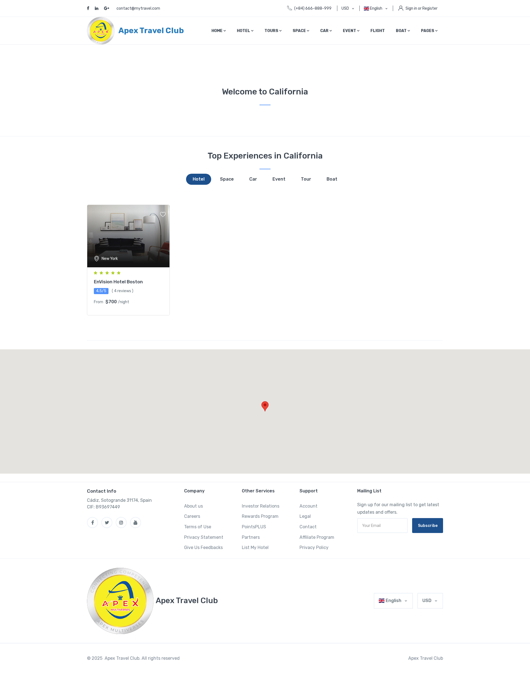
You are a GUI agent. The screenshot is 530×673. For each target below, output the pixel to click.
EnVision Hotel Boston (118, 281)
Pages (428, 30)
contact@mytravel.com (138, 8)
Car (324, 30)
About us (193, 506)
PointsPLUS (254, 526)
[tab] (198, 179)
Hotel (244, 30)
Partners (251, 537)
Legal (305, 516)
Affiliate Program (317, 537)
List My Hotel (255, 547)
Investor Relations (260, 506)
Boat (401, 30)
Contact (308, 526)
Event (350, 30)
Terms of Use (197, 526)
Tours (271, 30)
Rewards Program (260, 516)
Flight (377, 30)
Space (300, 30)
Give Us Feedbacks (203, 547)
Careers (192, 516)
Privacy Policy (314, 547)
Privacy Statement (203, 537)
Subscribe (428, 525)
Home (217, 30)
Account (308, 506)
